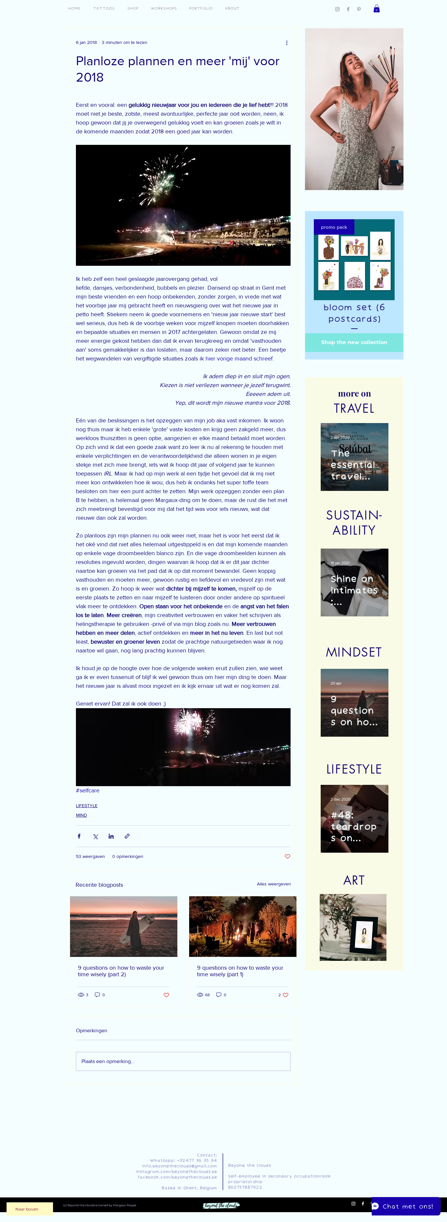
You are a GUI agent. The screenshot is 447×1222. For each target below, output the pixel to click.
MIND (81, 815)
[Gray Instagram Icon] (337, 9)
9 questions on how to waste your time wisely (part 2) (121, 971)
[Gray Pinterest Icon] (359, 9)
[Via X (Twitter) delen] (95, 836)
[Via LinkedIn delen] (111, 836)
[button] (376, 8)
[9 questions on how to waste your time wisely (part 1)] (242, 926)
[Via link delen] (127, 836)
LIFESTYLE (87, 805)
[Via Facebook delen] (79, 836)
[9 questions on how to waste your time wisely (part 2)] (123, 926)
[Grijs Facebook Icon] (348, 9)
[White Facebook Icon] (363, 1203)
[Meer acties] (287, 43)
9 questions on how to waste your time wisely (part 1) (240, 971)
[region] (353, 108)
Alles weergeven (274, 883)
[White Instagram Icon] (353, 1203)
